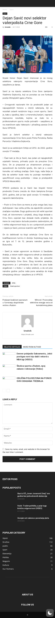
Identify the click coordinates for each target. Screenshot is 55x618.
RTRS (13, 283)
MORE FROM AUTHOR (32, 347)
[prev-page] (4, 390)
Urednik (7, 27)
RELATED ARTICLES (12, 347)
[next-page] (8, 390)
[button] (4, 3)
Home (5, 9)
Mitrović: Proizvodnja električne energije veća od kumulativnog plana (41, 302)
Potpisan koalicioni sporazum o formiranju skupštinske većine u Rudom (15, 302)
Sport (12, 9)
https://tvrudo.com (27, 334)
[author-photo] (27, 327)
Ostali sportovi (15, 286)
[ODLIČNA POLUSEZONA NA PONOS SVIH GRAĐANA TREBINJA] (9, 381)
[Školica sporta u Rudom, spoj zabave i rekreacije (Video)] (9, 368)
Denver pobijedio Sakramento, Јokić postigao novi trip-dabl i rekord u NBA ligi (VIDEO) (34, 356)
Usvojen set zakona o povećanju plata (33, 518)
